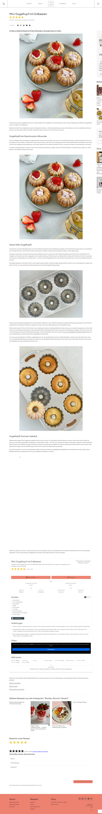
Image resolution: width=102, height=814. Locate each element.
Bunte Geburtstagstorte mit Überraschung (16, 703)
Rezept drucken (32, 577)
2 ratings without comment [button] (40, 751)
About (40, 3)
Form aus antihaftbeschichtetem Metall (74, 332)
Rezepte (29, 3)
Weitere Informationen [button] (51, 652)
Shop (74, 3)
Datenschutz (89, 805)
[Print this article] (30, 25)
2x (87, 597)
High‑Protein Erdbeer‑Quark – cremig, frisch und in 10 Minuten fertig (38, 728)
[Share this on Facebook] (21, 25)
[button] (10, 17)
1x (85, 597)
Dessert (32, 809)
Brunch (32, 802)
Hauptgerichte (35, 806)
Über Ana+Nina (14, 802)
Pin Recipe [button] (72, 577)
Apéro (32, 804)
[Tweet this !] (24, 25)
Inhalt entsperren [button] (51, 649)
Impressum (90, 804)
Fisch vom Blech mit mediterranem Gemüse (59, 726)
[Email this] (27, 25)
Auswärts (62, 3)
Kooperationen (14, 804)
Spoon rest (54, 804)
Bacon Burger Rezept (80, 702)
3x (89, 597)
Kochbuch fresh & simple (59, 802)
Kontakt (12, 806)
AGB (92, 807)
